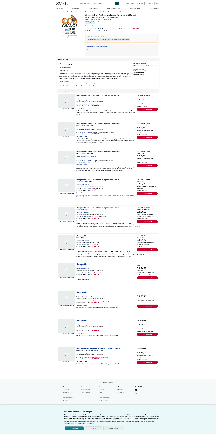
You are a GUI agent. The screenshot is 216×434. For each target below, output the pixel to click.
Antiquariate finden (135, 8)
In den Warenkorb (147, 109)
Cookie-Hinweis (103, 403)
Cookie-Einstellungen (137, 420)
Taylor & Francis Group (86, 128)
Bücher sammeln (93, 8)
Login (132, 3)
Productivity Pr (84, 353)
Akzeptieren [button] (74, 428)
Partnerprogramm (85, 392)
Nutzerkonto (140, 3)
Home (58, 11)
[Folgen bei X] (136, 393)
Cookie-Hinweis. (107, 421)
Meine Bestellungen (68, 397)
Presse (100, 392)
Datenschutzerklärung (104, 397)
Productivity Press (85, 100)
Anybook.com (85, 216)
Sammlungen (75, 8)
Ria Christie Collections (88, 272)
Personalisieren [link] (113, 428)
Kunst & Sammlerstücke (113, 8)
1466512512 (93, 19)
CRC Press (83, 212)
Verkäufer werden (154, 8)
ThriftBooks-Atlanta (87, 188)
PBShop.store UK (86, 301)
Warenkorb (65, 400)
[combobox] (96, 3)
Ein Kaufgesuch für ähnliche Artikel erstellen (118, 39)
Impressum (101, 394)
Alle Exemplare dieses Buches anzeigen (97, 46)
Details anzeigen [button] (64, 81)
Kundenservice (120, 392)
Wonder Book (85, 104)
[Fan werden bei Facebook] (136, 390)
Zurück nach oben (108, 382)
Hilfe (157, 3)
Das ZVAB (101, 389)
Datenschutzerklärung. (88, 423)
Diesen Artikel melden (65, 67)
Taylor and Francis (85, 296)
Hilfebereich (120, 389)
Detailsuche (60, 8)
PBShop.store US (86, 329)
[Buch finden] (117, 3)
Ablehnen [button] (93, 428)
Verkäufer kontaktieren (81, 108)
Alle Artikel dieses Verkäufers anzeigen (97, 39)
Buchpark (84, 244)
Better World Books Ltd (88, 132)
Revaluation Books (86, 357)
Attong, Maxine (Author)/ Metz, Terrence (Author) (75, 11)
